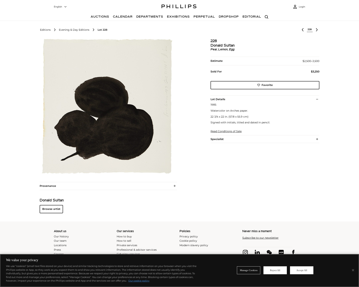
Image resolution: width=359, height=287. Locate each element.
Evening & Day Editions (74, 29)
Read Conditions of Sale (226, 131)
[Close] (353, 270)
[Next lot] (316, 29)
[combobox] (60, 6)
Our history (61, 236)
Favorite (267, 85)
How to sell (124, 240)
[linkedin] (257, 252)
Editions (45, 29)
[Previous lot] (302, 29)
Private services (127, 245)
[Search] (266, 17)
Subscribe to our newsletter (260, 237)
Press (57, 249)
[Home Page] (179, 6)
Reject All (275, 270)
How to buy (124, 236)
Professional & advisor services (137, 249)
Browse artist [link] (51, 209)
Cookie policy (188, 240)
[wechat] (269, 252)
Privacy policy (189, 236)
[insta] (245, 252)
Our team (60, 240)
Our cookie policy (138, 280)
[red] (281, 252)
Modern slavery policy (194, 245)
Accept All (301, 270)
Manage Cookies (248, 270)
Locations (60, 245)
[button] (105, 106)
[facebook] (293, 252)
